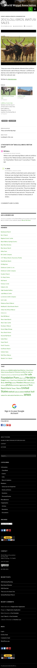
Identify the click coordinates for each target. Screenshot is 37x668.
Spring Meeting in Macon (8, 595)
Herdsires (4, 493)
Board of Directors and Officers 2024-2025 (13, 440)
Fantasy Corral (5, 283)
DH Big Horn (4, 264)
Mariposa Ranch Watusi (7, 303)
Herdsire (30, 377)
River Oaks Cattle (6, 322)
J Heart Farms (13, 380)
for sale (4, 120)
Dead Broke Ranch (6, 261)
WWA (27, 394)
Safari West (4, 339)
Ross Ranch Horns (6, 332)
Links (3, 477)
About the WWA (5, 437)
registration (22, 385)
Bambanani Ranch (6, 232)
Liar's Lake (4, 300)
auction (20, 370)
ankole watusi (13, 370)
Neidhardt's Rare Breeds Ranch (9, 306)
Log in (2, 631)
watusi (11, 391)
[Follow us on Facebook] (2, 425)
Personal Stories (6, 496)
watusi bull (29, 391)
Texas (13, 388)
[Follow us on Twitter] (5, 425)
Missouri (27, 383)
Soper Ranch (4, 342)
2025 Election (5, 588)
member (14, 382)
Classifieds (5, 470)
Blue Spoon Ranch (6, 248)
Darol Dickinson (8, 374)
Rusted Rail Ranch (6, 335)
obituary (32, 382)
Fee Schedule (15, 613)
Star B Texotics (5, 345)
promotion (15, 385)
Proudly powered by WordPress (8, 665)
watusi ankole (19, 392)
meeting (8, 382)
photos (9, 385)
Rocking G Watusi (6, 326)
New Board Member (6, 585)
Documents (5, 512)
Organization (20, 16)
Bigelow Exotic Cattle (7, 238)
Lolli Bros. (12, 120)
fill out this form (26, 220)
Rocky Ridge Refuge (6, 329)
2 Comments (28, 26)
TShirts (18, 388)
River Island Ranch (6, 319)
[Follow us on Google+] (7, 425)
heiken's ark (22, 378)
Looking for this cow (7, 136)
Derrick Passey (16, 374)
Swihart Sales (4, 352)
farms (22, 374)
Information (4, 467)
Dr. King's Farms (5, 277)
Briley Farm (4, 251)
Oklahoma (3, 385)
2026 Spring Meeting (7, 582)
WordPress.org (5, 641)
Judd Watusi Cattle (6, 293)
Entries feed (4, 634)
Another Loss (17, 619)
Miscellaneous (5, 499)
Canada (3, 374)
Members (20, 382)
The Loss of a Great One (8, 591)
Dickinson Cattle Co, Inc (7, 267)
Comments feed (5, 638)
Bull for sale (26, 372)
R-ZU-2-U (3, 313)
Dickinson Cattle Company (8, 271)
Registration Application (18, 606)
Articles (4, 506)
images (3, 380)
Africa (3, 370)
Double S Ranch (5, 274)
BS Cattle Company (6, 254)
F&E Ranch (4, 280)
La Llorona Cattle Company (8, 296)
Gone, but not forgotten (9, 486)
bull (22, 372)
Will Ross (22, 395)
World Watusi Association (10, 9)
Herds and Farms (6, 490)
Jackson (8, 380)
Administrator (18, 26)
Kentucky (20, 380)
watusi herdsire (14, 395)
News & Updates (10, 16)
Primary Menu (35, 9)
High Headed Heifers (7, 290)
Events (3, 16)
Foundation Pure (10, 377)
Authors (3, 447)
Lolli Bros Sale (21, 96)
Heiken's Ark (4, 287)
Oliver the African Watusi (8, 309)
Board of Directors (15, 372)
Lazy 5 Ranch (4, 616)
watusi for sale (5, 395)
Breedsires (5, 509)
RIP (27, 385)
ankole (6, 370)
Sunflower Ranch (6, 348)
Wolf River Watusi (6, 355)
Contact (3, 443)
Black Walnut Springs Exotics (9, 241)
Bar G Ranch (4, 235)
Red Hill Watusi (5, 316)
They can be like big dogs (8, 129)
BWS (32, 372)
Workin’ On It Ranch (6, 358)
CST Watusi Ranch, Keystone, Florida (11, 258)
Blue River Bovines (6, 245)
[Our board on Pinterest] (10, 425)
